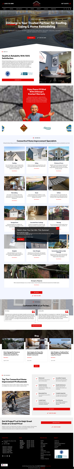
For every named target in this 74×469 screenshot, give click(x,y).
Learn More (20, 239)
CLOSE (58, 228)
